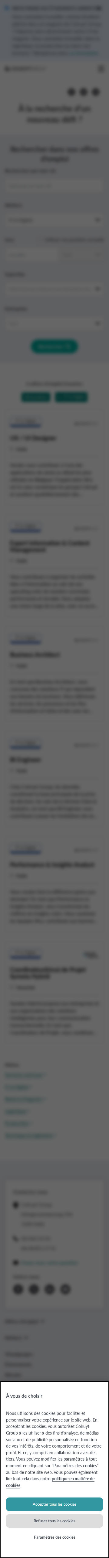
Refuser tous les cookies (54, 1521)
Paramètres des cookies (54, 1537)
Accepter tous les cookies (55, 1504)
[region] (54, 1469)
